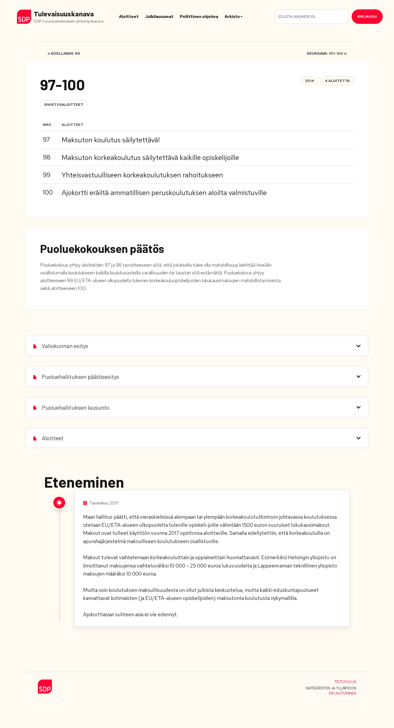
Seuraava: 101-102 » (327, 53)
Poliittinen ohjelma (199, 16)
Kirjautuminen (342, 693)
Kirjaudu (367, 16)
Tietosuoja (345, 682)
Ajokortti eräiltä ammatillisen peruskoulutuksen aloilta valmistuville (164, 192)
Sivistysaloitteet (63, 104)
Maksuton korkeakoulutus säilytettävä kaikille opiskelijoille (150, 157)
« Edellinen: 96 (63, 53)
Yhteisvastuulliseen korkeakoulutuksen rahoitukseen (142, 175)
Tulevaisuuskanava (64, 14)
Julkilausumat (159, 16)
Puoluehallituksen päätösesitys (80, 376)
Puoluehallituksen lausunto (75, 407)
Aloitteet (129, 16)
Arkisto (232, 16)
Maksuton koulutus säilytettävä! (111, 139)
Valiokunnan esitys (65, 345)
